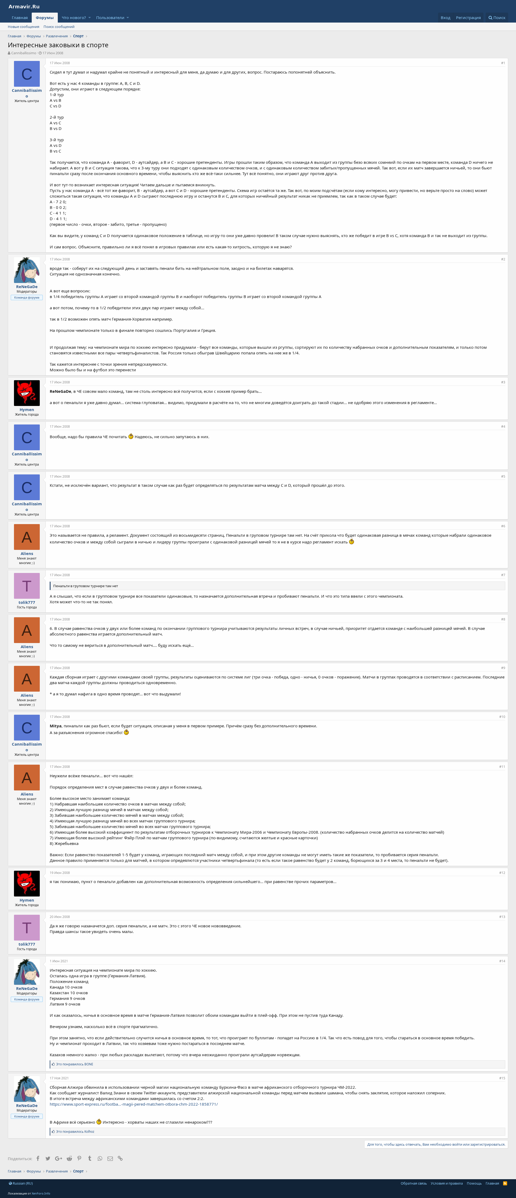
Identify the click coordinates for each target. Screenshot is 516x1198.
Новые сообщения (23, 26)
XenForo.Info (41, 1193)
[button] (89, 18)
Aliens (27, 553)
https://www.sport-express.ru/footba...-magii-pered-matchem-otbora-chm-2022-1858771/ (134, 1104)
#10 (502, 716)
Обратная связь (414, 1183)
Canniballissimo (23, 52)
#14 (502, 961)
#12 (502, 872)
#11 (502, 766)
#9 (503, 668)
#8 (503, 619)
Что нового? (74, 17)
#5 (503, 476)
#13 (502, 916)
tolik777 (27, 602)
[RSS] (505, 1183)
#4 (503, 426)
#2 (503, 259)
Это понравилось (74, 1064)
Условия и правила (447, 1183)
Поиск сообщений (59, 26)
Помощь (474, 1183)
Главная (20, 17)
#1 (503, 63)
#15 (502, 1078)
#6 (503, 526)
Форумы (45, 17)
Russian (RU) (22, 1183)
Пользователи (110, 17)
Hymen (27, 409)
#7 (503, 575)
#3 (503, 382)
